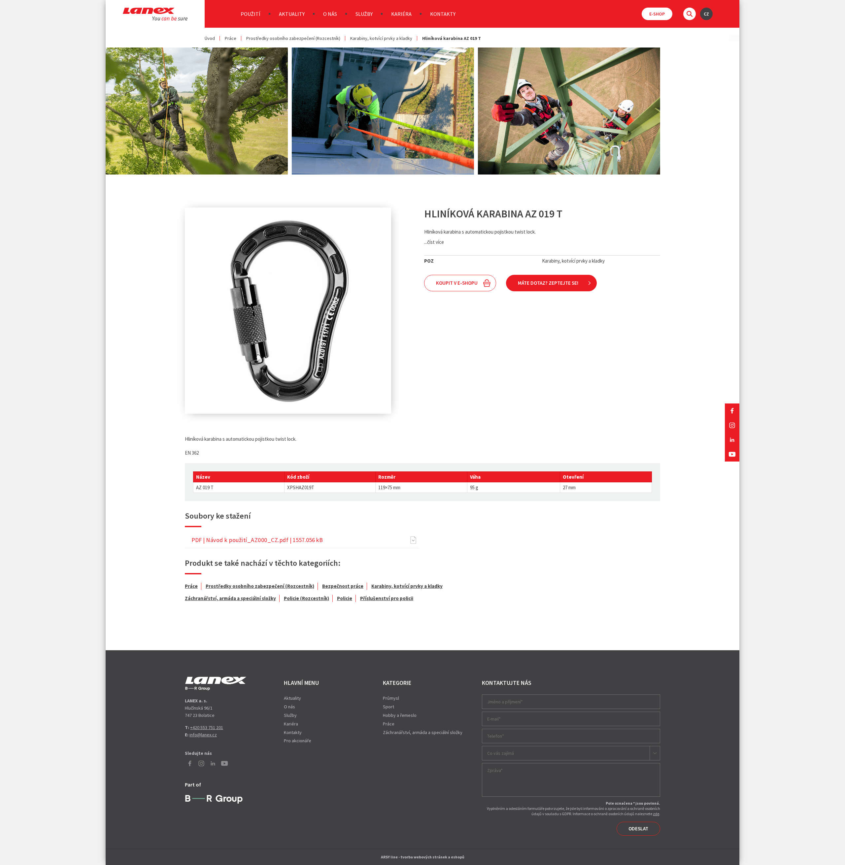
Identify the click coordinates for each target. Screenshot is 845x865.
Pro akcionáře (297, 741)
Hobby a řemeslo (400, 715)
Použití (250, 14)
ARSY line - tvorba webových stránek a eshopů (422, 856)
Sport (388, 707)
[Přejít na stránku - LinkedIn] (732, 439)
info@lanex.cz (203, 735)
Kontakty (443, 14)
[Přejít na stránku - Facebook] (732, 410)
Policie (344, 598)
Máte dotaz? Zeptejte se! (548, 283)
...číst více (434, 242)
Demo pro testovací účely (216, 683)
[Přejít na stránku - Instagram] (732, 425)
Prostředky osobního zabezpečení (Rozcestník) (293, 38)
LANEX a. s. (155, 14)
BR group (215, 798)
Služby (364, 14)
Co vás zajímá (500, 753)
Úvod (210, 38)
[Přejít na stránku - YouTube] (732, 454)
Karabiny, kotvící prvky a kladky (381, 38)
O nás (330, 14)
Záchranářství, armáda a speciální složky (230, 598)
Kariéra (401, 14)
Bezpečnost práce (342, 586)
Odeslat (638, 828)
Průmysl (391, 698)
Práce (230, 38)
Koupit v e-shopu (457, 283)
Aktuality (292, 14)
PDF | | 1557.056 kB (257, 540)
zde (656, 813)
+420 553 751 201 (206, 727)
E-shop (657, 14)
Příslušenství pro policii (386, 598)
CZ (706, 14)
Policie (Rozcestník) (306, 598)
